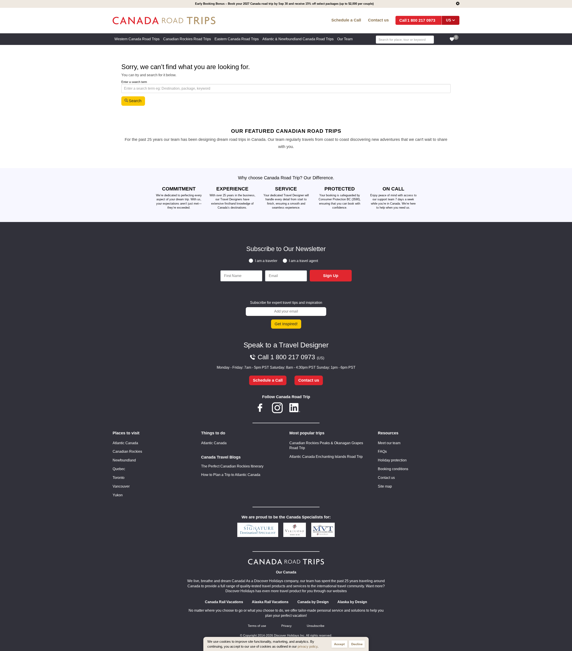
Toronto (118, 478)
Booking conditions (393, 469)
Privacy (286, 626)
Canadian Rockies (127, 451)
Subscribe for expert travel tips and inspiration (286, 302)
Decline (357, 644)
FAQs (382, 451)
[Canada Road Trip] (183, 21)
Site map (385, 486)
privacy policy (308, 646)
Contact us (378, 20)
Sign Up (330, 275)
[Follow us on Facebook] (260, 408)
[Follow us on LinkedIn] (294, 408)
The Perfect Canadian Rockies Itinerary (232, 466)
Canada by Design (313, 602)
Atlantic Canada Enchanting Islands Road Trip (326, 457)
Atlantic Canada (125, 443)
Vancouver (121, 486)
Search (135, 101)
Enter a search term (134, 82)
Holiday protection (392, 460)
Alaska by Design (352, 602)
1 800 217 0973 (421, 20)
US (448, 20)
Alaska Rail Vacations (270, 602)
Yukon (118, 495)
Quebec (119, 469)
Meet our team (389, 443)
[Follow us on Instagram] (277, 408)
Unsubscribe (315, 626)
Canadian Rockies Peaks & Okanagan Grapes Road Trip (326, 445)
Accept (339, 644)
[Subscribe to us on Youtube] (312, 408)
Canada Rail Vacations (224, 602)
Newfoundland (124, 460)
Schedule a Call (346, 20)
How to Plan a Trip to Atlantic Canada (230, 475)
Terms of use (257, 626)
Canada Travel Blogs (221, 457)
